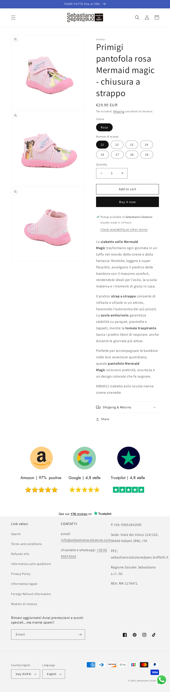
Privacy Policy (20, 574)
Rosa (104, 127)
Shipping (118, 111)
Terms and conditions (26, 544)
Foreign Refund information (31, 594)
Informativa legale (24, 584)
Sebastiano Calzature (148, 680)
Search (16, 534)
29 (147, 155)
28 (132, 155)
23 (131, 145)
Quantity (101, 164)
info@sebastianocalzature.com (86, 540)
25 (102, 155)
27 (117, 155)
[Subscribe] (80, 634)
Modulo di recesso (24, 604)
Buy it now (127, 202)
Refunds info (20, 554)
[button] (13, 17)
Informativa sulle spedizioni (31, 564)
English (51, 674)
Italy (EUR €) (23, 674)
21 (102, 145)
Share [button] (105, 419)
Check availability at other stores (124, 229)
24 (146, 145)
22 (117, 145)
